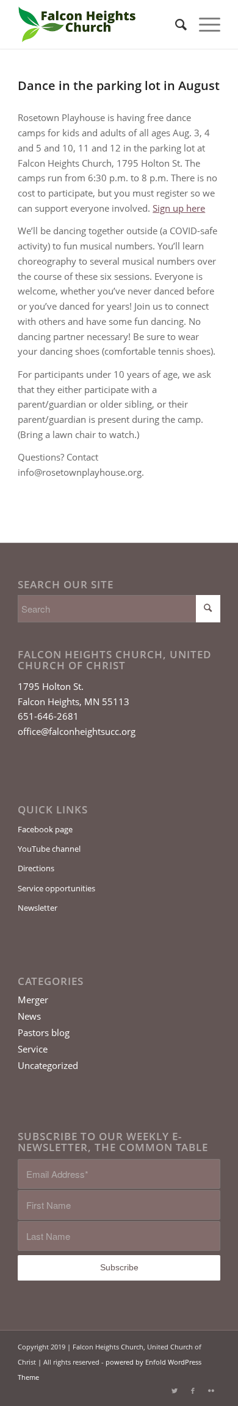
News (29, 1016)
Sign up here (179, 208)
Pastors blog (44, 1032)
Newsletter (37, 907)
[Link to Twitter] (174, 1391)
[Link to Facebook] (193, 1391)
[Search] (175, 24)
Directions (36, 868)
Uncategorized (48, 1065)
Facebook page (45, 829)
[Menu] (203, 24)
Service (33, 1049)
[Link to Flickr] (211, 1391)
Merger (33, 1000)
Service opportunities (56, 888)
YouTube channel (49, 848)
